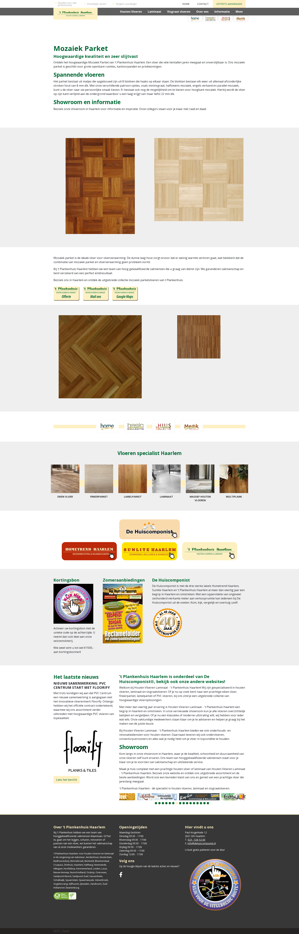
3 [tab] (163, 803)
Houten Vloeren (131, 12)
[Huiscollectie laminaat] (225, 18)
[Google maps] (125, 293)
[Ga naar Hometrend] (89, 551)
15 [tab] (204, 803)
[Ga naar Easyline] (225, 796)
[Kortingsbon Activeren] (73, 605)
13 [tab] (197, 803)
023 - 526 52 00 (196, 839)
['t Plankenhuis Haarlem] (75, 13)
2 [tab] (159, 803)
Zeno (66, 931)
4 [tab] (166, 803)
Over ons (202, 12)
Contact (203, 4)
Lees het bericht (66, 780)
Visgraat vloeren (178, 12)
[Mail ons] (96, 293)
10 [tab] (187, 803)
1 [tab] (156, 803)
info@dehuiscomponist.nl (202, 843)
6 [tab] (173, 803)
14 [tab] (201, 803)
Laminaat (154, 12)
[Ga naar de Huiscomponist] (149, 529)
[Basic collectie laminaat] (210, 18)
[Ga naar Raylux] (182, 796)
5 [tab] (170, 803)
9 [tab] (183, 803)
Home (185, 4)
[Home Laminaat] (195, 18)
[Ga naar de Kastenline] (140, 796)
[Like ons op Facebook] (121, 874)
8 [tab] (180, 803)
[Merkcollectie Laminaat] (241, 18)
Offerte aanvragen (229, 4)
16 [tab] (208, 803)
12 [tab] (194, 803)
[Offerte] (66, 293)
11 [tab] (190, 803)
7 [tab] (176, 803)
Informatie (222, 12)
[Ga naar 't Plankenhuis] (209, 551)
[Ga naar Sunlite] (149, 551)
